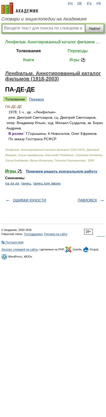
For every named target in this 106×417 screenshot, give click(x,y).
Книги (28, 60)
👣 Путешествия (12, 242)
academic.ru (19, 8)
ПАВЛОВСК (87, 200)
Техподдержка (33, 234)
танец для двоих (47, 183)
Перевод (36, 99)
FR (98, 4)
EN (70, 4)
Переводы (78, 51)
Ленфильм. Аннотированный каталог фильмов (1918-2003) (53, 42)
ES (89, 4)
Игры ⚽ (77, 60)
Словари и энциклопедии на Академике (44, 19)
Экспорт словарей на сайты (19, 249)
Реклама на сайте (55, 234)
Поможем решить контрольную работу (61, 171)
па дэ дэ (12, 183)
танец (26, 183)
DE (79, 4)
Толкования (28, 51)
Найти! (94, 28)
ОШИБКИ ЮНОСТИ (29, 200)
